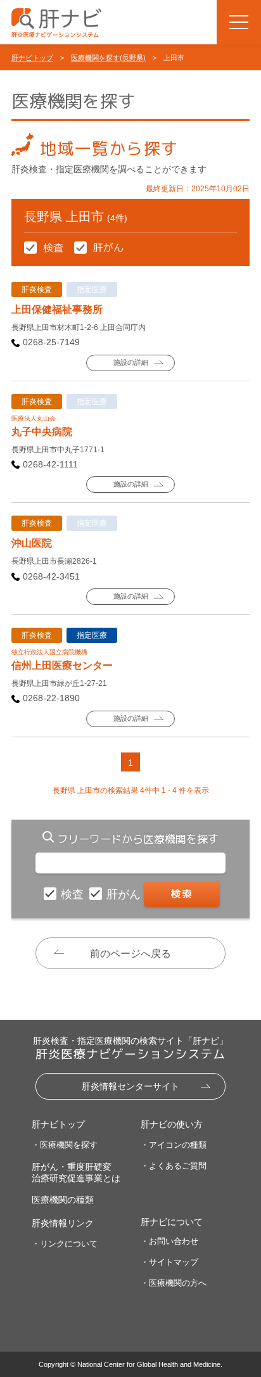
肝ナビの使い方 (172, 1124)
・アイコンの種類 (174, 1145)
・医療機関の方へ (174, 1283)
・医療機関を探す (65, 1145)
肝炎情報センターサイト (130, 1086)
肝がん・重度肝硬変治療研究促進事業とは (76, 1172)
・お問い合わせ (169, 1241)
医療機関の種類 (63, 1200)
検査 (74, 894)
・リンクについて (65, 1243)
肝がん (125, 894)
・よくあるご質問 (174, 1166)
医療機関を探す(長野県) (108, 57)
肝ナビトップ (32, 57)
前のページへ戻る (130, 953)
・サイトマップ (169, 1262)
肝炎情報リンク (63, 1223)
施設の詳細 (130, 362)
